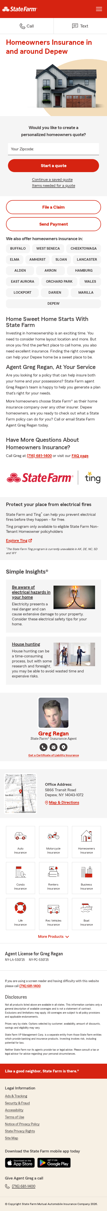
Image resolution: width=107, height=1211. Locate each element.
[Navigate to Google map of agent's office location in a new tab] (63, 747)
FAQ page (80, 456)
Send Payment (53, 224)
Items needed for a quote (53, 186)
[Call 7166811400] (44, 747)
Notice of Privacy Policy (22, 1124)
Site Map (11, 1138)
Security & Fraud (17, 1103)
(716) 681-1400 (39, 456)
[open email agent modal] (53, 747)
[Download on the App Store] (20, 1163)
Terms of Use (14, 1117)
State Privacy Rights (20, 1131)
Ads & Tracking (16, 1096)
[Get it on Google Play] (54, 1163)
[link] (27, 9)
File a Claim (53, 207)
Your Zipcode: (22, 149)
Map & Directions (64, 802)
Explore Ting (16, 541)
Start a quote (53, 165)
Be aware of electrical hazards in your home (31, 592)
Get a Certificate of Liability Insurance (53, 755)
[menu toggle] (99, 9)
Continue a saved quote (52, 180)
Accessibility (14, 1110)
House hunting (26, 644)
